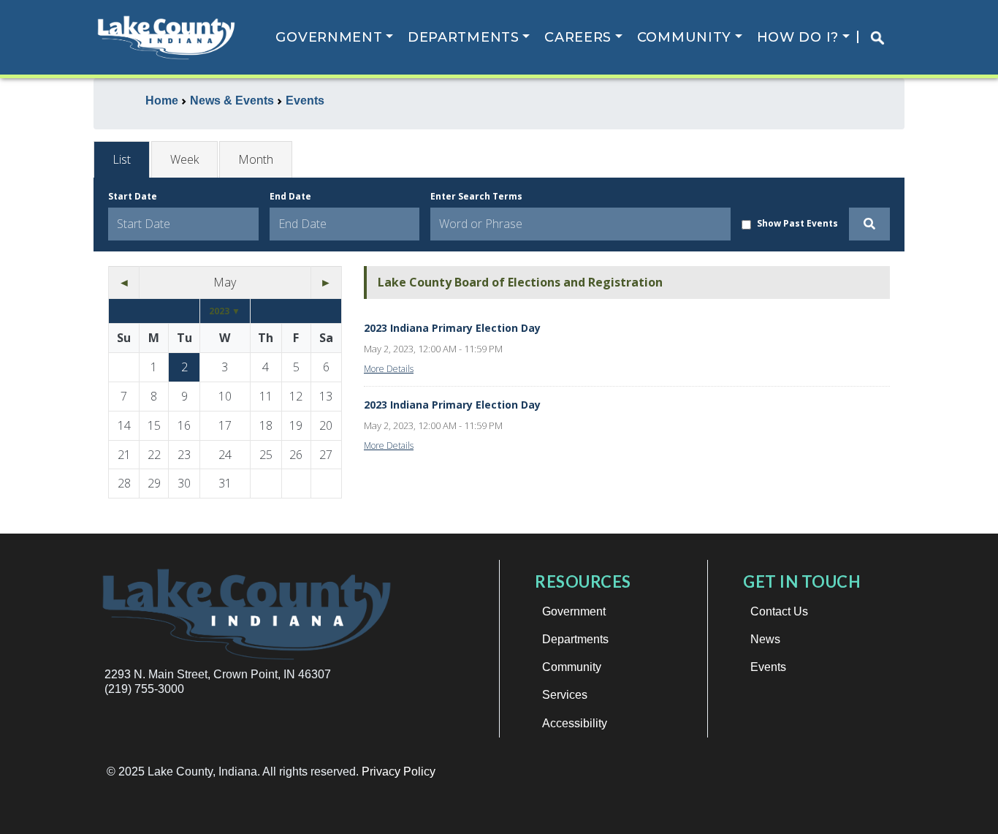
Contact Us (779, 611)
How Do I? (798, 37)
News (765, 639)
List (122, 159)
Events (768, 667)
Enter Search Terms (476, 196)
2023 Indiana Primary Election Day (452, 328)
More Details (389, 369)
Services (564, 695)
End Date (290, 196)
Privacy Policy (398, 771)
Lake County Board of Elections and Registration (520, 282)
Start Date (132, 196)
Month (255, 159)
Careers (578, 37)
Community (684, 37)
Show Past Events (797, 223)
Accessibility (574, 723)
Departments (463, 37)
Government (328, 37)
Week (184, 159)
